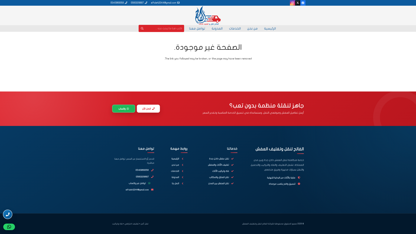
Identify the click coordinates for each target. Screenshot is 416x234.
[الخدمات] (183, 171)
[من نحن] (183, 165)
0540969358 (142, 170)
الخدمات (175, 171)
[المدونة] (183, 177)
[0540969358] (151, 170)
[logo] (208, 15)
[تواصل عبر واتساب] (150, 183)
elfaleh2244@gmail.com (137, 190)
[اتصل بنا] (183, 184)
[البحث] (142, 28)
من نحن (175, 165)
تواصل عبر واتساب (137, 183)
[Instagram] (292, 3)
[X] (297, 3)
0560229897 (142, 177)
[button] (9, 227)
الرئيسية (175, 158)
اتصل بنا (175, 183)
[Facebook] (303, 3)
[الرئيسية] (183, 159)
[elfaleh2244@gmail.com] (151, 189)
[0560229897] (151, 177)
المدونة (175, 177)
